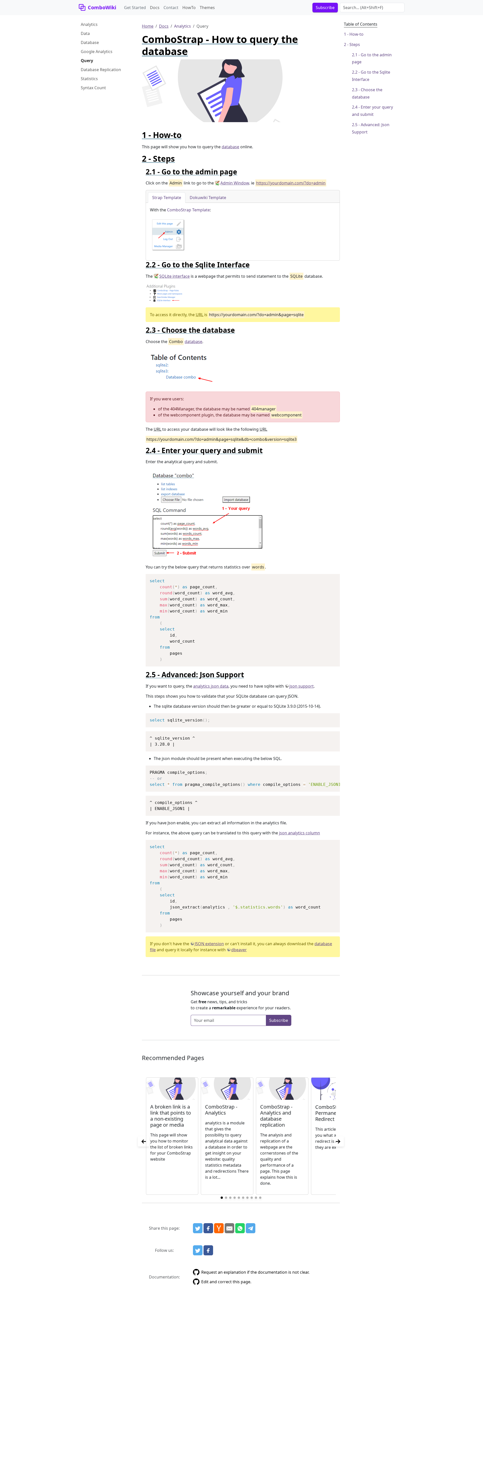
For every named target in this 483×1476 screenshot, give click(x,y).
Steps (354, 44)
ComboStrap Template (188, 210)
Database (90, 42)
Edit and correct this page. (226, 1281)
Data (85, 33)
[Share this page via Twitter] (198, 1228)
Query (87, 60)
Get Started (135, 7)
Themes (207, 7)
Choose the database (367, 93)
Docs (154, 7)
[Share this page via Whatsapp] (240, 1228)
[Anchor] (186, 134)
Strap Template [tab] (166, 197)
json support (301, 686)
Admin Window (234, 183)
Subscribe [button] (325, 7)
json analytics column (299, 833)
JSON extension (209, 943)
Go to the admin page (372, 58)
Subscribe (278, 1020)
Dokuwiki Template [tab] (208, 197)
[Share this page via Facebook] (208, 1228)
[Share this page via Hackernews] (219, 1228)
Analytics (89, 24)
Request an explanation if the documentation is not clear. (255, 1272)
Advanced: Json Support (370, 128)
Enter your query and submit (372, 110)
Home (147, 26)
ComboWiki (102, 7)
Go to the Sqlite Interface (371, 75)
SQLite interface (174, 276)
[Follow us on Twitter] (198, 1250)
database (230, 147)
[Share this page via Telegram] (250, 1228)
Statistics (89, 78)
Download (330, 578)
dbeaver (239, 950)
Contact (171, 7)
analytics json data (210, 686)
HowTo (189, 7)
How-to (356, 34)
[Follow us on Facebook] (208, 1250)
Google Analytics (96, 51)
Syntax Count (93, 87)
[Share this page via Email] (229, 1228)
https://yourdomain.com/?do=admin (291, 183)
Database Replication (101, 69)
